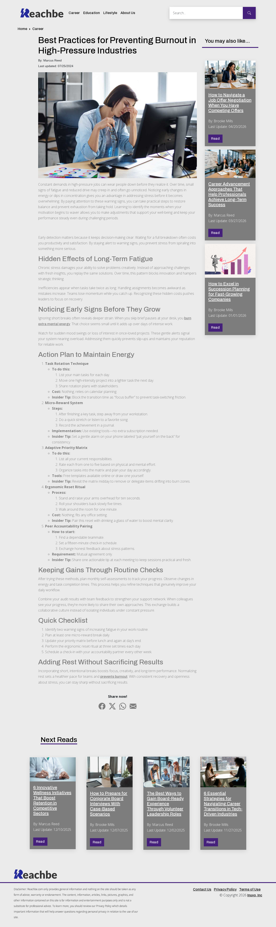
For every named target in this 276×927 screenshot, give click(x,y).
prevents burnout (113, 676)
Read (215, 138)
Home (22, 29)
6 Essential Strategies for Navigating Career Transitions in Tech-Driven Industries (223, 803)
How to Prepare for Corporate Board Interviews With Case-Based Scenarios (108, 803)
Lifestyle (110, 13)
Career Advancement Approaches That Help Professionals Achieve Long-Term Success (229, 194)
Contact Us (202, 889)
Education (91, 13)
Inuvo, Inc (254, 895)
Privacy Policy (225, 889)
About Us (128, 13)
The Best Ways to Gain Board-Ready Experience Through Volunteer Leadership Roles (165, 803)
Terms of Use (249, 889)
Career (74, 13)
